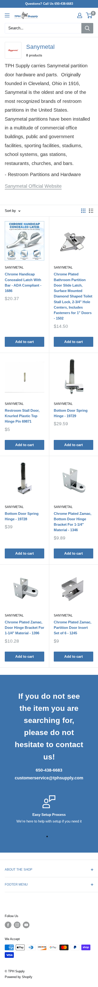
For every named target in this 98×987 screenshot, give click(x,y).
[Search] (87, 28)
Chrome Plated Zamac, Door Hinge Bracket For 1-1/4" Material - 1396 (24, 627)
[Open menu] (7, 15)
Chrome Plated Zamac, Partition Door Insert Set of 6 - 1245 (72, 627)
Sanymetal (14, 267)
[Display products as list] (91, 211)
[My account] (79, 15)
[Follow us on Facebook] (8, 925)
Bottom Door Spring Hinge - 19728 (22, 516)
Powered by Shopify (18, 977)
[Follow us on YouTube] (26, 925)
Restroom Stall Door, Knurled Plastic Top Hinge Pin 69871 (22, 416)
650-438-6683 (49, 770)
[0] (89, 15)
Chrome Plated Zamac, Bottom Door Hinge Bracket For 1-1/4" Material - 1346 (72, 522)
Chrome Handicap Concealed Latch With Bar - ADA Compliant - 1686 (23, 282)
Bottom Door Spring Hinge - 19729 (71, 413)
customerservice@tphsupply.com (49, 778)
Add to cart (24, 342)
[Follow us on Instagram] (17, 925)
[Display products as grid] (83, 211)
